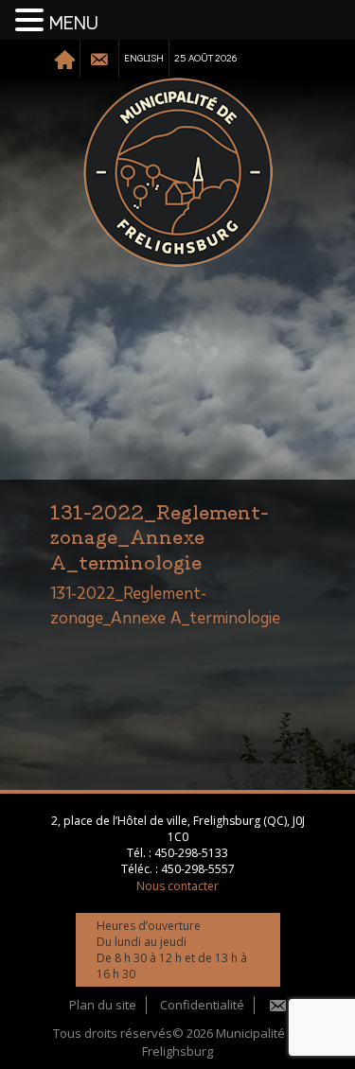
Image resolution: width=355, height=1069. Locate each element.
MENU (73, 23)
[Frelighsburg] (178, 172)
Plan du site (102, 1004)
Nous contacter (177, 886)
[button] (32, 21)
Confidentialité (202, 1004)
